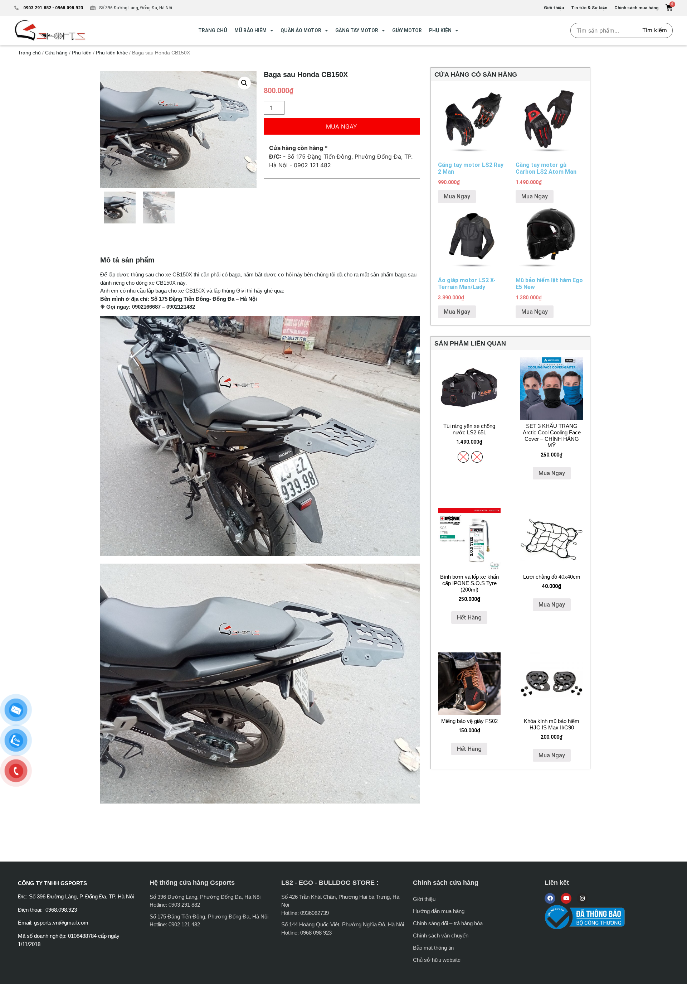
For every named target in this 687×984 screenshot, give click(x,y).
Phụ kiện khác (112, 53)
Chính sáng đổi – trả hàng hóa (448, 923)
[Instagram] (582, 898)
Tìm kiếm (654, 30)
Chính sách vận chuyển (440, 935)
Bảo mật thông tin (433, 948)
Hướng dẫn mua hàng (438, 911)
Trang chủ (29, 53)
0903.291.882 (37, 7)
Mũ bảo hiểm (250, 30)
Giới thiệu (424, 899)
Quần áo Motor (301, 30)
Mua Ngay (341, 126)
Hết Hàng (469, 617)
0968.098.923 (68, 7)
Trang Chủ (212, 30)
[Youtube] (566, 898)
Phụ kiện (440, 30)
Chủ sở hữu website (437, 960)
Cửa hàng (56, 53)
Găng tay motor (356, 30)
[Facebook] (550, 898)
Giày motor (407, 30)
